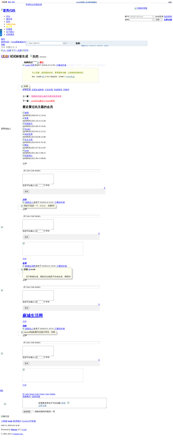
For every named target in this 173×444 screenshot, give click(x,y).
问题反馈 (38, 4)
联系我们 (17, 421)
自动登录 (159, 16)
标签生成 (93, 46)
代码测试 (10, 34)
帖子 (65, 43)
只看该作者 (61, 65)
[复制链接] (42, 57)
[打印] (25, 50)
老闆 (27, 113)
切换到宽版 (142, 8)
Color (27, 171)
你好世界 (29, 134)
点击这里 (49, 90)
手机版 (33, 421)
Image (32, 394)
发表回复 (27, 412)
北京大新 (29, 140)
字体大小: (80, 65)
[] (5, 56)
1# (29, 269)
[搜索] (72, 43)
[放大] (94, 65)
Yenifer (27, 129)
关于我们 (10, 32)
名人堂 (9, 26)
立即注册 (168, 20)
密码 (127, 20)
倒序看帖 (71, 65)
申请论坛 (30, 4)
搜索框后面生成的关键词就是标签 (46, 96)
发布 (26, 191)
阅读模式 (101, 65)
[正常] (88, 65)
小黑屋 (4, 421)
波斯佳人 (29, 202)
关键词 (106, 46)
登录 (157, 20)
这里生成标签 (38, 90)
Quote (41, 394)
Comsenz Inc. (17, 434)
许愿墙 (9, 29)
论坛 (8, 16)
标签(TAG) (85, 46)
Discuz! (14, 429)
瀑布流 (9, 19)
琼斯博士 (29, 156)
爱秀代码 (5, 42)
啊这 (27, 145)
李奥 (27, 118)
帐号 (127, 16)
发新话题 (36, 396)
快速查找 (100, 46)
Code (47, 394)
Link (32, 171)
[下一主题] (17, 50)
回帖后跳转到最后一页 (45, 411)
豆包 (8, 21)
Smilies (37, 171)
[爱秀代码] (8, 10)
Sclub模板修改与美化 (20, 42)
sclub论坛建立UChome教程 (43, 101)
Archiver (25, 421)
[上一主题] (6, 50)
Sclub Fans (11, 24)
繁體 (9, 2)
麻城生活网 (30, 266)
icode (30, 65)
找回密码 (168, 16)
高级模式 (27, 396)
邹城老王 (29, 124)
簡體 (13, 2)
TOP (24, 259)
